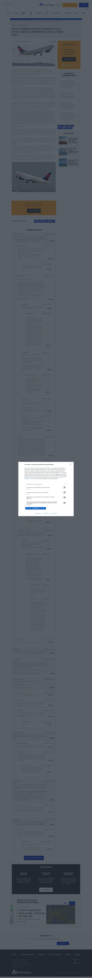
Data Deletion (38, 513)
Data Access (46, 513)
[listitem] (46, 484)
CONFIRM (35, 508)
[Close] (71, 464)
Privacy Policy (54, 513)
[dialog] (46, 489)
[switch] (64, 487)
